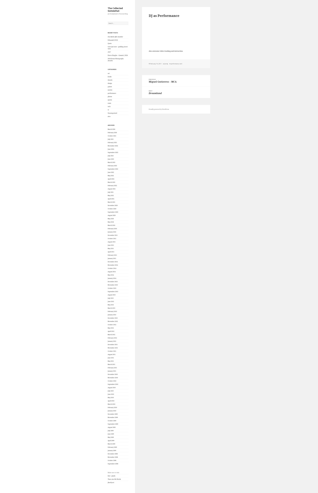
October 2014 (112, 268)
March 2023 (111, 162)
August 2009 (112, 427)
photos (110, 96)
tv (108, 110)
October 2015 (112, 238)
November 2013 (113, 285)
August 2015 (112, 242)
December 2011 (113, 344)
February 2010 (112, 407)
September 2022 (113, 169)
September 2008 (113, 464)
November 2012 (113, 321)
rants (109, 103)
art (109, 73)
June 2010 (111, 394)
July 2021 (111, 192)
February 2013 (112, 311)
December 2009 (113, 414)
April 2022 (111, 179)
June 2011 (111, 358)
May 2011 (111, 361)
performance (112, 93)
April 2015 (111, 252)
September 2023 (113, 152)
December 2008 (113, 454)
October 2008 (112, 460)
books (109, 77)
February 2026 (112, 132)
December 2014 (113, 262)
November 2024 (113, 146)
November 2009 (113, 417)
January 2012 (112, 341)
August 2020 (112, 215)
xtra (109, 116)
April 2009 (111, 440)
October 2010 (112, 381)
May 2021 (111, 195)
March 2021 (111, 202)
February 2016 (112, 229)
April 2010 (111, 401)
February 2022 (112, 185)
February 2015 (112, 255)
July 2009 (111, 431)
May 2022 (111, 176)
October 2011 (112, 351)
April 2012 (111, 331)
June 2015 (111, 245)
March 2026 (111, 129)
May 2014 (111, 275)
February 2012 (112, 338)
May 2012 (111, 328)
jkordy (166, 64)
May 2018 (111, 222)
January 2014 (112, 278)
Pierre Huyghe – (118, 55)
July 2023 (111, 156)
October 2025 (112, 136)
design (110, 83)
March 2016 (111, 225)
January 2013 (112, 315)
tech (109, 106)
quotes (110, 100)
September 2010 (113, 384)
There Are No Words (114, 479)
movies (110, 90)
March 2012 (111, 335)
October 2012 (112, 325)
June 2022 (111, 172)
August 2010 (112, 388)
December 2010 (113, 374)
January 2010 (112, 411)
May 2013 (111, 305)
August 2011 (112, 354)
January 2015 (112, 258)
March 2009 (111, 444)
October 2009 (112, 421)
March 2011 (111, 364)
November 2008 (113, 457)
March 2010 (111, 404)
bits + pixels (111, 476)
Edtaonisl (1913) (113, 40)
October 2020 (112, 209)
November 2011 (113, 348)
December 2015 (113, 235)
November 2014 (113, 265)
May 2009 (111, 437)
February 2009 (112, 447)
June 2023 (111, 159)
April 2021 (111, 199)
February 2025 (112, 142)
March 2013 (111, 308)
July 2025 (111, 139)
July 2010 (111, 391)
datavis (110, 80)
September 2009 (113, 424)
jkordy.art (111, 482)
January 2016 (112, 232)
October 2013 (112, 288)
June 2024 (111, 149)
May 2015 (111, 248)
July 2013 (111, 298)
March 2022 (111, 182)
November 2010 (113, 378)
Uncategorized (112, 113)
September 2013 (113, 291)
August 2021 (112, 189)
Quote (110, 43)
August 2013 (112, 295)
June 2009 (111, 434)
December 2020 (113, 205)
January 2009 (112, 450)
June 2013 (111, 301)
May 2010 (111, 397)
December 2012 (113, 318)
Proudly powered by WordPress (159, 109)
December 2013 (113, 282)
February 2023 (112, 166)
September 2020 (113, 212)
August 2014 (112, 272)
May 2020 (111, 219)
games (110, 87)
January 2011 (112, 371)
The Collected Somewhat (115, 9)
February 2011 (112, 368)
